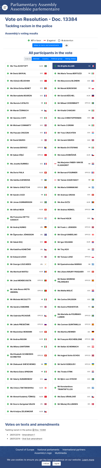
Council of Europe (25, 449)
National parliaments (48, 449)
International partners (74, 449)
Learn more (88, 459)
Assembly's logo (43, 453)
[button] (66, 45)
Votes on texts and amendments (47, 45)
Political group (56, 59)
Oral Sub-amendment (32, 438)
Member (36, 59)
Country (45, 59)
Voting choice (70, 59)
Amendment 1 (28, 434)
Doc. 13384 (40, 430)
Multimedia (61, 453)
